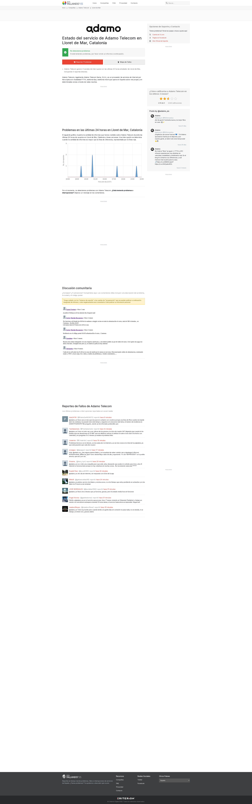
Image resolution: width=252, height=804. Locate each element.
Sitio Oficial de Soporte (160, 41)
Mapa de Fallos (125, 62)
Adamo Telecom (83, 8)
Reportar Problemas (83, 62)
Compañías (104, 3)
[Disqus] (103, 330)
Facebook (141, 783)
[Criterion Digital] (126, 798)
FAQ (114, 3)
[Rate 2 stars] (165, 98)
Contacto (134, 3)
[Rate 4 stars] (172, 98)
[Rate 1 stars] (161, 98)
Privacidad (123, 3)
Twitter (140, 780)
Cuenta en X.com (158, 35)
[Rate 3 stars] (168, 98)
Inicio (95, 3)
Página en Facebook (159, 38)
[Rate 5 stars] (176, 98)
